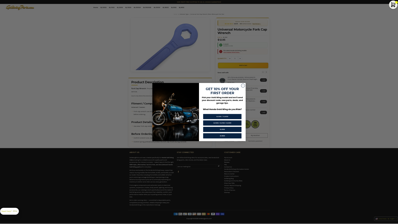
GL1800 (222, 136)
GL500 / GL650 (222, 116)
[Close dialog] (243, 85)
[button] (9, 211)
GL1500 (222, 129)
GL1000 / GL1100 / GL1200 (222, 123)
